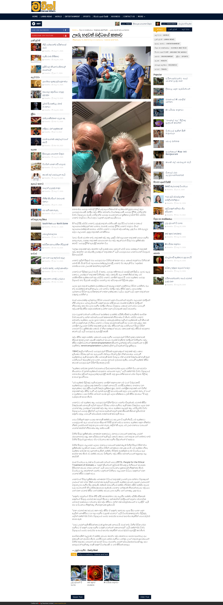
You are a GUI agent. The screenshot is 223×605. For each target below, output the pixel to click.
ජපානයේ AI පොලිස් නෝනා (176, 100)
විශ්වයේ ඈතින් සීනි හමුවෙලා (176, 132)
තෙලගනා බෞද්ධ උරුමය (53, 279)
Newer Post (78, 597)
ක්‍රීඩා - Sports (182, 56)
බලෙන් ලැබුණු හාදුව (51, 188)
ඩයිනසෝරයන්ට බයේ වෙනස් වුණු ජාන (177, 79)
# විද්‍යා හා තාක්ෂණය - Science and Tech (93, 554)
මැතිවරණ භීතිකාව (50, 56)
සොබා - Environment (150, 24)
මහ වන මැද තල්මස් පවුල (53, 258)
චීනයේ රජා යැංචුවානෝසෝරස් (175, 173)
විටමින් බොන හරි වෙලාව (54, 164)
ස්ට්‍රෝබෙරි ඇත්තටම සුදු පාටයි (170, 24)
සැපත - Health (107, 24)
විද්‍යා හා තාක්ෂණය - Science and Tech (93, 30)
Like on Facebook (40, 30)
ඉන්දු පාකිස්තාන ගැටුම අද (53, 118)
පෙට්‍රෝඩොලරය (49, 234)
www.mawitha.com (60, 603)
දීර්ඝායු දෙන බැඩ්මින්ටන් (178, 89)
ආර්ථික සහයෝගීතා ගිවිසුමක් (55, 244)
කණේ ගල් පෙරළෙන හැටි (54, 175)
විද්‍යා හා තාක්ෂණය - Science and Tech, (104, 40)
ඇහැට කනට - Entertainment (167, 44)
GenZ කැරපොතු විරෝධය (176, 186)
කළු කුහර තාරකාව (91, 583)
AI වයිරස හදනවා (111, 582)
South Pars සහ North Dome (55, 223)
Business (115, 17)
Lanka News (46, 17)
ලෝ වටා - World (162, 35)
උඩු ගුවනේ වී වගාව (76, 583)
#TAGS (160, 29)
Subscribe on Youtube (42, 35)
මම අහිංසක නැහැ (50, 210)
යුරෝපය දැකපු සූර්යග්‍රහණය (54, 81)
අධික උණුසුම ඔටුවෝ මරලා (177, 268)
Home (35, 17)
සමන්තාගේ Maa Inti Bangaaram (176, 153)
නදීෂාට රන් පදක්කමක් (52, 129)
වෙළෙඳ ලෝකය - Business (166, 65)
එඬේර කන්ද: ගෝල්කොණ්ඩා (55, 268)
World (58, 17)
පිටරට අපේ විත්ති (101, 17)
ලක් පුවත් (173, 29)
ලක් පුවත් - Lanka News (164, 39)
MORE (140, 17)
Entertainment (72, 17)
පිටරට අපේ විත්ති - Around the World (171, 52)
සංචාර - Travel (161, 69)
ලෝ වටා (186, 29)
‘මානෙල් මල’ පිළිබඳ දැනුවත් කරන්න (176, 121)
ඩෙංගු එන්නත (172, 141)
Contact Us (129, 17)
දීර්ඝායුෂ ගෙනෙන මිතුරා (123, 24)
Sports (86, 17)
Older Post (144, 597)
